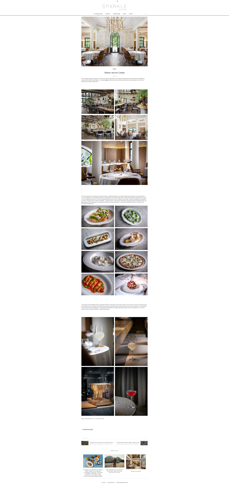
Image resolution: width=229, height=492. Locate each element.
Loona (106, 80)
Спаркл (131, 13)
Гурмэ (124, 13)
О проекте (104, 482)
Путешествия (116, 13)
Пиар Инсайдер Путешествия (122, 482)
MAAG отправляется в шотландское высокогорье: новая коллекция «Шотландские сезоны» (114, 471)
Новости (108, 13)
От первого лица (98, 13)
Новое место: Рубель (136, 471)
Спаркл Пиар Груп (111, 482)
